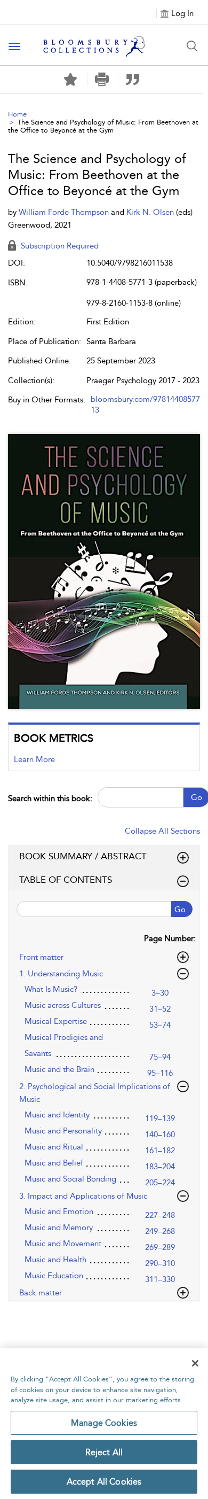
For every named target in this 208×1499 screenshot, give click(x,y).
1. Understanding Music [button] (61, 973)
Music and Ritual (54, 1147)
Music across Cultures (63, 1005)
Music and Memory (59, 1227)
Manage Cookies (104, 1423)
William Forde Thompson (65, 212)
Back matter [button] (40, 1293)
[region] (104, 1423)
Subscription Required (59, 246)
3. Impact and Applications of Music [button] (83, 1196)
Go (180, 909)
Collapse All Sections (162, 831)
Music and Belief (54, 1163)
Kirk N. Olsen (151, 212)
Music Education (54, 1275)
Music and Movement (63, 1243)
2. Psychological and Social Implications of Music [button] (94, 1093)
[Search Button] (192, 46)
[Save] (70, 79)
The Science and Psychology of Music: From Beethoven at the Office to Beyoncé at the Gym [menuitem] (103, 126)
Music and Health (55, 1259)
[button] (101, 79)
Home (17, 114)
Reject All (104, 1452)
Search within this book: (50, 798)
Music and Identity (57, 1115)
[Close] (195, 1363)
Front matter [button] (41, 957)
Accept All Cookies (104, 1482)
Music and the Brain (59, 1069)
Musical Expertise (56, 1021)
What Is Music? (51, 989)
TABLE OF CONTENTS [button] (65, 879)
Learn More (34, 759)
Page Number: (170, 938)
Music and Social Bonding (70, 1179)
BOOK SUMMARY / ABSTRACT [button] (83, 856)
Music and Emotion (59, 1211)
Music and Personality (63, 1131)
